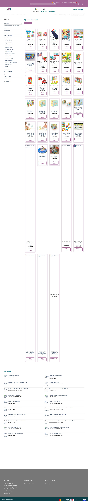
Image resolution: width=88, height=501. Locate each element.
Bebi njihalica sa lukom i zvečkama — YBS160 (54, 42)
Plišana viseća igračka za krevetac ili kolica (42, 353)
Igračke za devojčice (9, 49)
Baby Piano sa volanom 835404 (54, 64)
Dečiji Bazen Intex (42, 156)
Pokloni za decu (7, 78)
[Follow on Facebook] (75, 4)
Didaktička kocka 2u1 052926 (54, 134)
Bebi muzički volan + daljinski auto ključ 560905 (30, 64)
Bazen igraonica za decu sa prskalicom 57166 (30, 244)
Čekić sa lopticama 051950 (66, 243)
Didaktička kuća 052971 (66, 111)
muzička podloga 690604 (66, 64)
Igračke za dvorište (8, 51)
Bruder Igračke (7, 30)
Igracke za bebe (8, 45)
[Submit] (55, 4)
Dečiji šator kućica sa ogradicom (54, 157)
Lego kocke (7, 56)
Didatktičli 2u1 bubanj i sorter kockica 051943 (42, 111)
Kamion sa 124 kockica (78, 243)
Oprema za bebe (7, 73)
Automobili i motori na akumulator (11, 25)
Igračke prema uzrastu (9, 43)
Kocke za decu (8, 55)
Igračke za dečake (8, 47)
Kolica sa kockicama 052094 (78, 109)
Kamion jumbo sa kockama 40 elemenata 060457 (54, 353)
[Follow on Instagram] (77, 4)
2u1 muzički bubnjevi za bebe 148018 (78, 42)
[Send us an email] (79, 4)
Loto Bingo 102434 (66, 40)
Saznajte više (54, 358)
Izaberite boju (78, 249)
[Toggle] (21, 23)
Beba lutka (6, 28)
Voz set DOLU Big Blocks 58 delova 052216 (42, 134)
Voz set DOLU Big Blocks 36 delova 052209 (30, 134)
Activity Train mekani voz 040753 (78, 88)
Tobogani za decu (7, 81)
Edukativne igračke (8, 42)
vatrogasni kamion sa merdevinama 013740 (42, 88)
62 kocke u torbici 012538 (30, 88)
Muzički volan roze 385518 (42, 41)
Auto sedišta (6, 23)
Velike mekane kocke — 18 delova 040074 (30, 41)
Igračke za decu (7, 38)
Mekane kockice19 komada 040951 (30, 111)
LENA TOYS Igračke (8, 71)
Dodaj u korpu (30, 47)
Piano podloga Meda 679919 (30, 353)
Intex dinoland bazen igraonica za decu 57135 (78, 134)
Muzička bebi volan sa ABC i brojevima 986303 (42, 65)
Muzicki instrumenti (9, 60)
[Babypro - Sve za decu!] (8, 9)
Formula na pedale (8, 35)
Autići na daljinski (8, 40)
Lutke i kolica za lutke (9, 58)
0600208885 (10, 483)
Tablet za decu (7, 66)
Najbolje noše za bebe (29, 483)
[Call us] (82, 4)
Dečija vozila (6, 33)
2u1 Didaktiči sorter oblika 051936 (54, 111)
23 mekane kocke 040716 (66, 88)
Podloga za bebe (7, 76)
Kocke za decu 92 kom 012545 (66, 134)
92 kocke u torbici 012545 (78, 64)
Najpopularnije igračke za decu (11, 62)
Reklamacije (47, 483)
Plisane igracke (8, 64)
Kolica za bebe (7, 69)
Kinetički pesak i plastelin (10, 53)
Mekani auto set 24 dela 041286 (54, 88)
